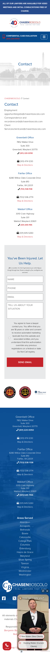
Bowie (25, 533)
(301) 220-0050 (13, 38)
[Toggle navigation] (44, 37)
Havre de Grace (25, 552)
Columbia (25, 544)
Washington (25, 574)
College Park (25, 541)
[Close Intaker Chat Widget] (47, 591)
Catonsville (25, 537)
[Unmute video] (33, 617)
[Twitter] (14, 598)
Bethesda (25, 529)
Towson (25, 563)
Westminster (25, 571)
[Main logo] (25, 22)
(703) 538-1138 (26, 189)
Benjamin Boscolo (13, 630)
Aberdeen (25, 522)
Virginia (25, 567)
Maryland (25, 556)
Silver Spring (25, 559)
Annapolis (25, 526)
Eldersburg (25, 548)
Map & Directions (25, 165)
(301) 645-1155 (26, 225)
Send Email (25, 362)
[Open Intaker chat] (21, 651)
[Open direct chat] (43, 591)
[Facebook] (4, 599)
